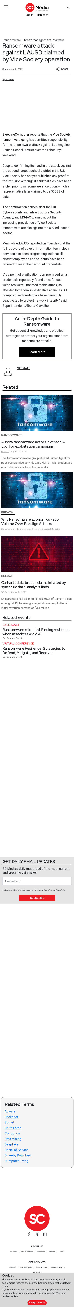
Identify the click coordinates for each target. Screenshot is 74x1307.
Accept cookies (37, 1302)
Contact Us (41, 1251)
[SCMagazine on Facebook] (29, 1234)
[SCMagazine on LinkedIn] (45, 1234)
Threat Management (37, 40)
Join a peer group (56, 1267)
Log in (30, 15)
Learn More (37, 352)
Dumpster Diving (16, 1161)
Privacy (61, 1251)
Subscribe (37, 898)
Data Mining (13, 1139)
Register (42, 15)
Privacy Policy (60, 890)
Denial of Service (17, 1150)
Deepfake (11, 1144)
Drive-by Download (18, 1155)
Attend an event (41, 1267)
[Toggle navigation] (6, 7)
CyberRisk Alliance (27, 1251)
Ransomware (12, 40)
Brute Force (13, 1128)
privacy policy (48, 1293)
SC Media (13, 1251)
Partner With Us (37, 1272)
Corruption (12, 1133)
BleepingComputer (16, 134)
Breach (7, 512)
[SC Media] (37, 7)
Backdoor (11, 1117)
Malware (58, 40)
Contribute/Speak (26, 1267)
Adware (10, 1111)
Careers (52, 1251)
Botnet (9, 1122)
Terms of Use (48, 890)
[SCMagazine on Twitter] (37, 1234)
